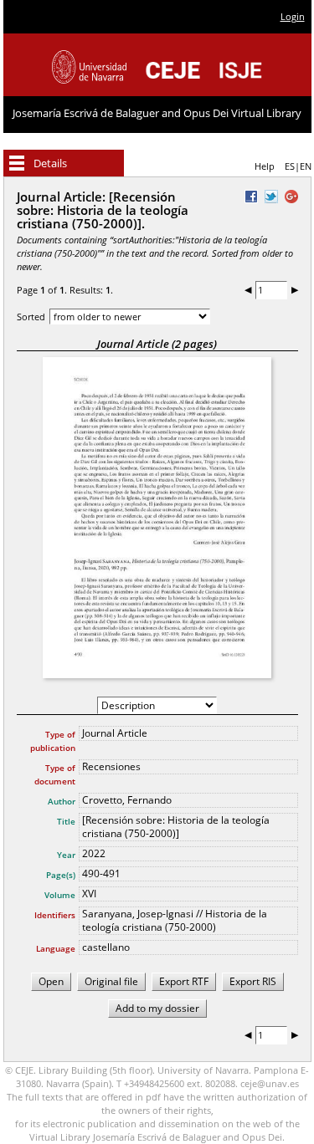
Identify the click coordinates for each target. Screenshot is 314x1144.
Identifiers (54, 915)
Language (55, 948)
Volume (59, 895)
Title (66, 821)
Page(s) (60, 875)
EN (305, 166)
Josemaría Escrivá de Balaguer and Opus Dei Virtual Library (157, 112)
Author (61, 801)
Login (293, 16)
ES (290, 166)
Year (66, 855)
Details (50, 163)
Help (265, 166)
